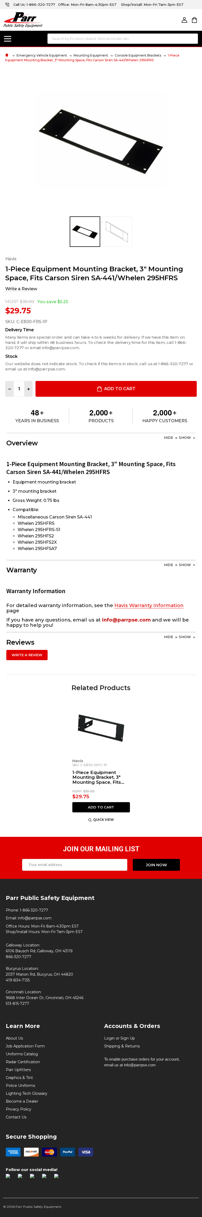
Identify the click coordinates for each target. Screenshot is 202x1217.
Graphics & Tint (19, 1077)
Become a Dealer (22, 1101)
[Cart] (194, 20)
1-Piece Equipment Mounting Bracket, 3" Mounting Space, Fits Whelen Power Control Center (99, 777)
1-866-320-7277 (41, 4)
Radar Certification (23, 1062)
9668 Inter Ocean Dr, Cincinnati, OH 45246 (44, 997)
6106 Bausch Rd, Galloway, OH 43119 (39, 951)
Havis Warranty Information (149, 605)
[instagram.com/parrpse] (22, 1179)
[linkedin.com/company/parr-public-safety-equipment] (59, 1179)
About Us (14, 1038)
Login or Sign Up (119, 1038)
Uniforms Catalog (22, 1054)
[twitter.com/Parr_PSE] (34, 1179)
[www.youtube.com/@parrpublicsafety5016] (47, 1179)
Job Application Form (25, 1046)
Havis (77, 760)
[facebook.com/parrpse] (10, 1179)
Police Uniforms (20, 1085)
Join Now (156, 864)
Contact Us (16, 1117)
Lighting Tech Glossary (26, 1093)
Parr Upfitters (18, 1069)
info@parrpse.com (35, 918)
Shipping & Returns (122, 1046)
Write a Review (21, 288)
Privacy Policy (18, 1109)
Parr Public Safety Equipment (50, 897)
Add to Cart (119, 388)
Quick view (103, 820)
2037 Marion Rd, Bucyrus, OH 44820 (39, 974)
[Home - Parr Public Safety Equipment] (8, 55)
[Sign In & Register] (184, 20)
